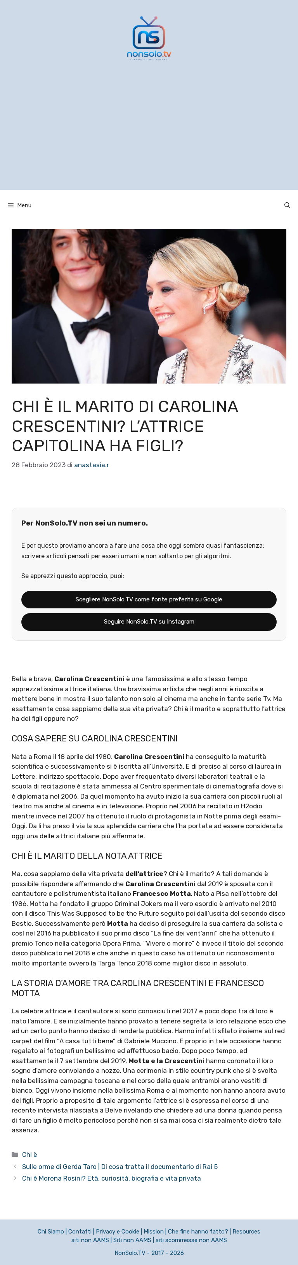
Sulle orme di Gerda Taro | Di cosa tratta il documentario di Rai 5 (120, 1166)
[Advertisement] (149, 135)
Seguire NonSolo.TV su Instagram (149, 621)
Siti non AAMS (132, 1240)
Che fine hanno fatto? (198, 1231)
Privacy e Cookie (117, 1231)
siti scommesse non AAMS (191, 1240)
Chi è (29, 1154)
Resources (246, 1231)
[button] (287, 205)
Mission (154, 1231)
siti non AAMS (90, 1240)
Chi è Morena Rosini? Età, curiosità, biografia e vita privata (111, 1178)
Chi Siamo (51, 1231)
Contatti (80, 1231)
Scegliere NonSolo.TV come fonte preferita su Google (149, 599)
